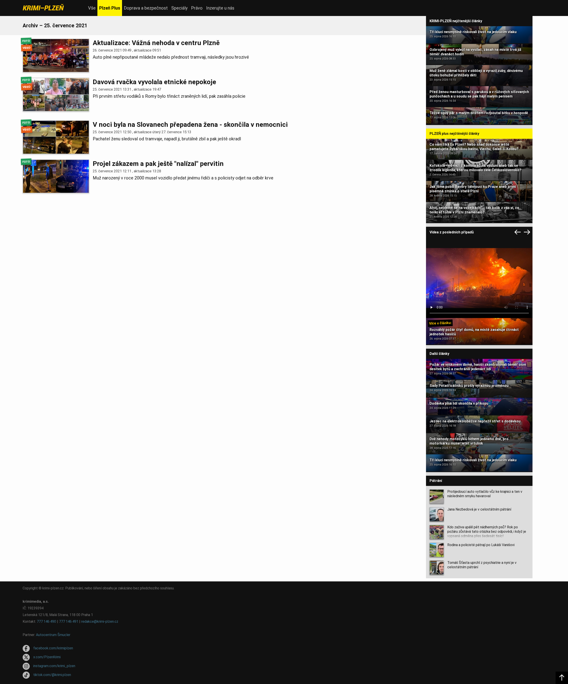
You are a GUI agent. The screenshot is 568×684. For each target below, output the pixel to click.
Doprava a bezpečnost (146, 8)
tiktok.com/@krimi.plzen (52, 675)
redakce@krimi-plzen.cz (99, 621)
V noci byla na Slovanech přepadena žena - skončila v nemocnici (190, 124)
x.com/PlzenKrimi (47, 657)
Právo (197, 8)
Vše (92, 8)
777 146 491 (68, 621)
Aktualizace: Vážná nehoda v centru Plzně (156, 43)
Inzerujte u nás (220, 8)
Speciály (179, 8)
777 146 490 (46, 621)
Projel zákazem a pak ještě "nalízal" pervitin (158, 163)
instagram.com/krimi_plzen (54, 666)
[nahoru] (562, 678)
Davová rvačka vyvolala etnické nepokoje (154, 82)
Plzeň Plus (109, 8)
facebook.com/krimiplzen (53, 648)
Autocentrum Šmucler (53, 635)
